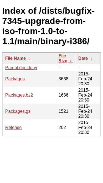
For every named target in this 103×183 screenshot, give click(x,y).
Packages (15, 79)
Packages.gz (17, 111)
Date (83, 58)
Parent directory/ (21, 67)
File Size (63, 58)
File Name (15, 58)
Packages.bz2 (19, 95)
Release (13, 127)
